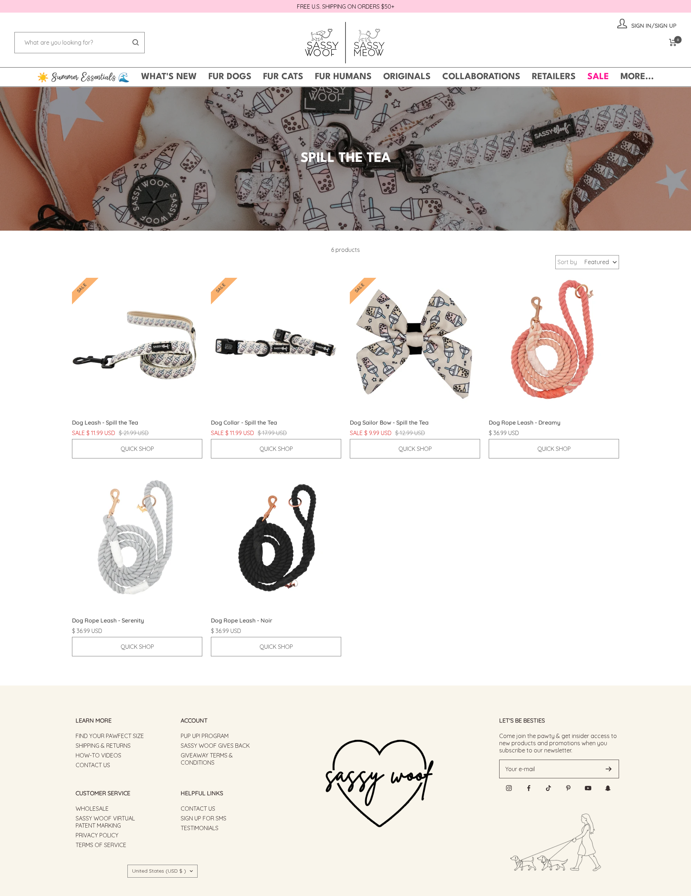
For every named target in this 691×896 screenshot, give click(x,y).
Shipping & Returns (103, 745)
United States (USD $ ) (159, 871)
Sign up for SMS (203, 818)
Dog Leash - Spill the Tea (105, 422)
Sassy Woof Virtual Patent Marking (105, 822)
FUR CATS (283, 77)
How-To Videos (98, 755)
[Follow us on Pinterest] (568, 788)
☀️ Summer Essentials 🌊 (83, 77)
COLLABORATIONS (481, 77)
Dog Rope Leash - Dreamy (524, 422)
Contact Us (93, 765)
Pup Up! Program (205, 735)
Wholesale (92, 808)
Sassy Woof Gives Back (215, 745)
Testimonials (199, 828)
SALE (598, 77)
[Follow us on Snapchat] (608, 788)
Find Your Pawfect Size (110, 735)
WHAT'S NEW (169, 77)
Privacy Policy (97, 835)
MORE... (637, 77)
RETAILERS (554, 77)
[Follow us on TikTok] (549, 788)
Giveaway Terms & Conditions (207, 759)
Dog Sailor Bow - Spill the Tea (389, 422)
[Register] (609, 768)
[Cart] (673, 42)
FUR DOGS (230, 77)
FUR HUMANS (343, 77)
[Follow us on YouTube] (588, 788)
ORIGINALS (407, 77)
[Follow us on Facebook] (529, 788)
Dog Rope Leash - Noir (241, 620)
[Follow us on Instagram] (509, 788)
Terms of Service (101, 845)
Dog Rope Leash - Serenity (108, 620)
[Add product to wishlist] (198, 281)
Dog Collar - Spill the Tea (244, 422)
